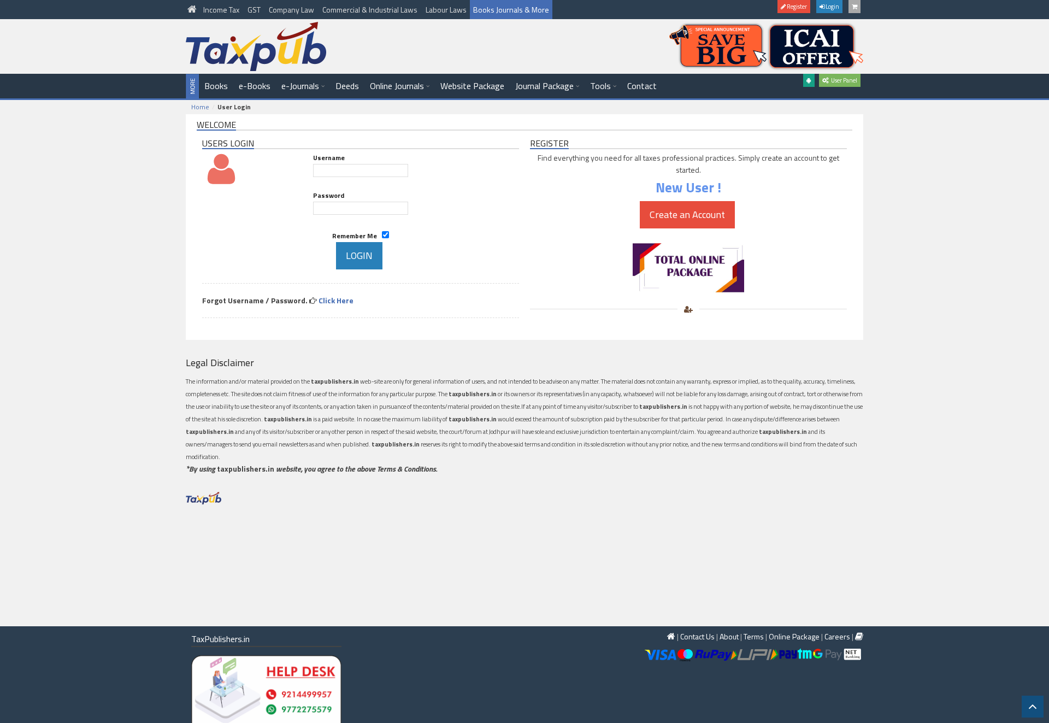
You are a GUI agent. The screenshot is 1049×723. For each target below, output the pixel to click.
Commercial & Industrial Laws (371, 9)
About (729, 636)
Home (200, 107)
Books (216, 85)
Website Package (472, 85)
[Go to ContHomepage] (859, 636)
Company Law (292, 9)
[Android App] (809, 80)
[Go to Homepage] (193, 9)
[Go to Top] (1033, 707)
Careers (837, 636)
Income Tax (222, 9)
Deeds (347, 85)
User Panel (843, 80)
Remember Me (357, 236)
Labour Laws (446, 9)
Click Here (336, 300)
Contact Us (697, 636)
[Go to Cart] (854, 6)
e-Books (254, 85)
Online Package (794, 636)
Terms (754, 636)
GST (255, 9)
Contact (642, 85)
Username (329, 157)
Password (328, 195)
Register (796, 6)
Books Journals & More (511, 9)
